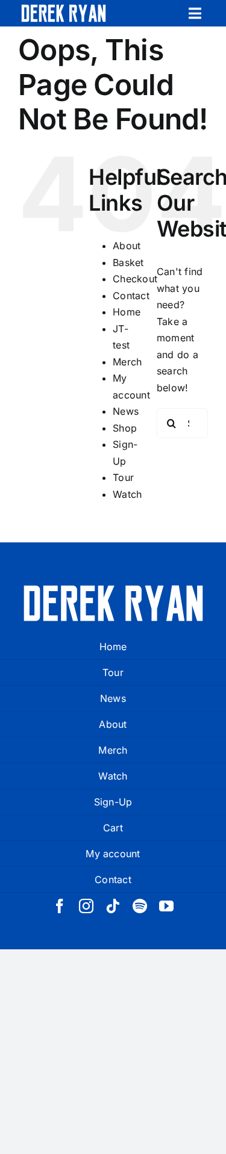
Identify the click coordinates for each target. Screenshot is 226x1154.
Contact (131, 296)
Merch (127, 362)
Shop (125, 428)
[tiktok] (112, 906)
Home (126, 312)
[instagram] (86, 906)
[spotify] (140, 906)
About (126, 246)
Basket (128, 262)
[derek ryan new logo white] (63, 9)
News (126, 411)
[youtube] (166, 906)
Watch (127, 494)
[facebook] (59, 906)
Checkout (135, 279)
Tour (123, 477)
